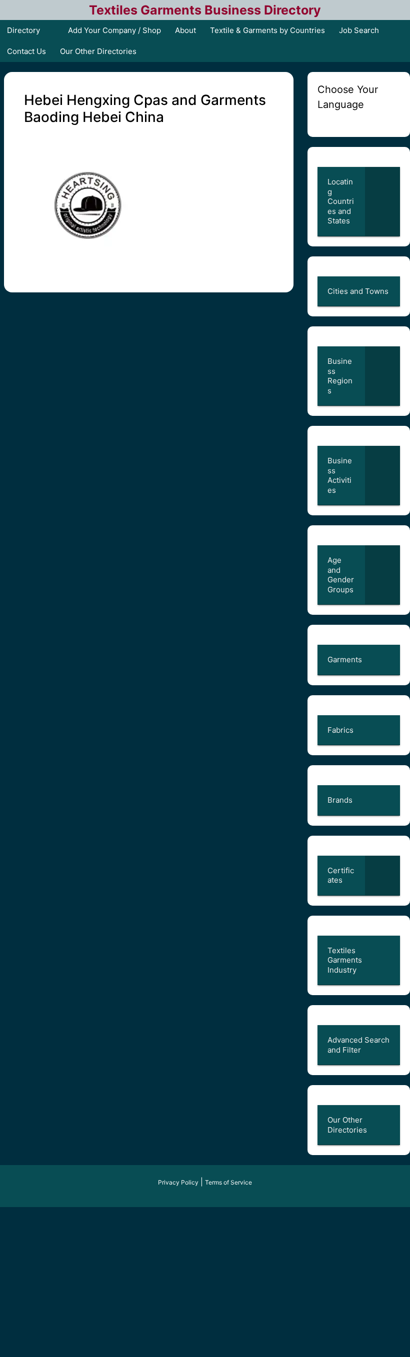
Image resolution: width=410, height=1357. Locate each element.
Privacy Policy (178, 1182)
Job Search (359, 30)
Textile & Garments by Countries (267, 30)
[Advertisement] (205, 1282)
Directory (23, 30)
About (185, 30)
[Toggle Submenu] (382, 201)
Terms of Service (228, 1182)
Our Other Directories (98, 51)
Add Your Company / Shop (114, 30)
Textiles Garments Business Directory (205, 9)
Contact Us (26, 51)
